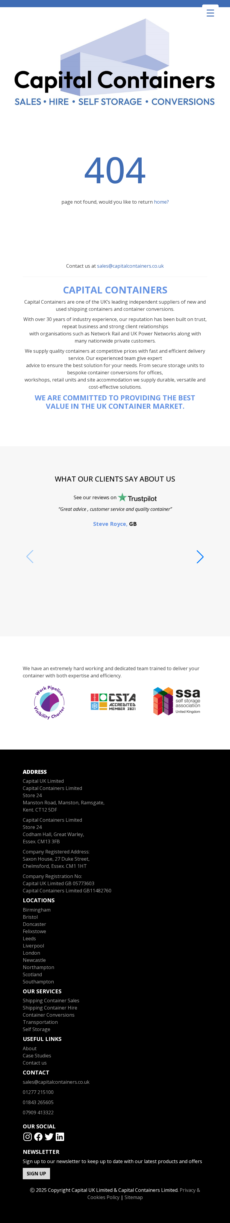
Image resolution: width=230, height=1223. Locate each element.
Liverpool (33, 945)
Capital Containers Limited (52, 820)
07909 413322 (38, 1112)
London (31, 953)
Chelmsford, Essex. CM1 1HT (55, 866)
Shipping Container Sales (51, 1000)
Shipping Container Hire (50, 1007)
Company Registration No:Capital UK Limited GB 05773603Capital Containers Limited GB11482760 (67, 883)
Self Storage (36, 1029)
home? (161, 202)
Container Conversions (49, 1015)
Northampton (38, 967)
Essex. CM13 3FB (41, 841)
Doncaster (34, 924)
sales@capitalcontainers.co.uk (130, 266)
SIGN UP (36, 1173)
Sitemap (134, 1197)
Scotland (32, 974)
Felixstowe (34, 931)
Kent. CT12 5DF (40, 809)
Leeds (29, 938)
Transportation (40, 1022)
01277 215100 (38, 1092)
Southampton (38, 981)
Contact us (35, 1062)
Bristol (30, 917)
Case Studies (37, 1055)
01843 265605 (38, 1102)
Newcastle (34, 960)
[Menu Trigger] (210, 12)
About (30, 1048)
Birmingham (37, 909)
